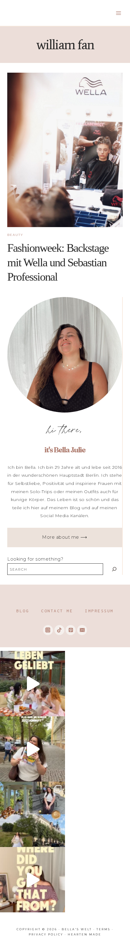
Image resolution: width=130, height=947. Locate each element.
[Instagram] (48, 630)
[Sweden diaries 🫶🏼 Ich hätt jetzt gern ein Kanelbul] (32, 814)
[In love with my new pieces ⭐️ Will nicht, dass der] (32, 879)
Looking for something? (35, 559)
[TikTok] (59, 630)
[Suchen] (114, 569)
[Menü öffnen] (118, 13)
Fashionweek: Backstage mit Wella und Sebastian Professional (58, 262)
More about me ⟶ (64, 537)
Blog (22, 610)
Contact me (57, 610)
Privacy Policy (46, 934)
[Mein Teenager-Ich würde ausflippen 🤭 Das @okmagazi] (32, 749)
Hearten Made (84, 934)
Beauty (15, 235)
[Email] (82, 630)
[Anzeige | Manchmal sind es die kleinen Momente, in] (32, 683)
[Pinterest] (71, 630)
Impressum (99, 610)
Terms (103, 929)
